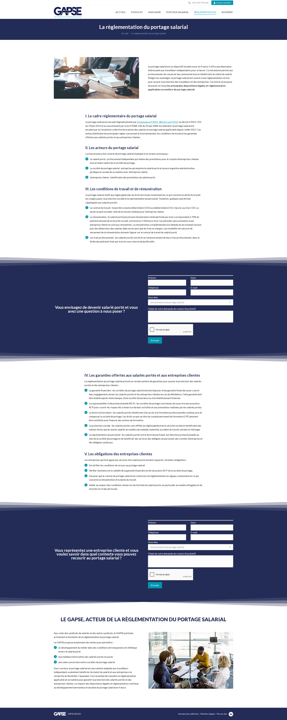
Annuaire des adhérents (188, 714)
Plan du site (222, 714)
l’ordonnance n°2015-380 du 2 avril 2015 (157, 121)
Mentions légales (208, 714)
